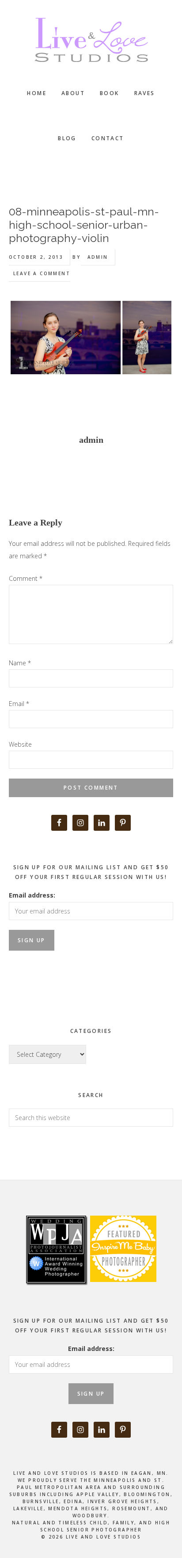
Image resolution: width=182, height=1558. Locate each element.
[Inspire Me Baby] (122, 1292)
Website (20, 744)
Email (19, 703)
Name (20, 663)
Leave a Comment (41, 273)
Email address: (32, 895)
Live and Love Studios (91, 40)
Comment (25, 578)
